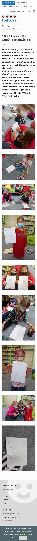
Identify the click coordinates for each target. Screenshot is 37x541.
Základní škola (8, 2)
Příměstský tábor (27, 6)
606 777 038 (26, 11)
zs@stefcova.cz (14, 11)
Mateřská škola (22, 2)
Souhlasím (23, 538)
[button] (32, 18)
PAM (17, 6)
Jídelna (11, 6)
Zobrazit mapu (8, 521)
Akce (8, 26)
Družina (4, 6)
